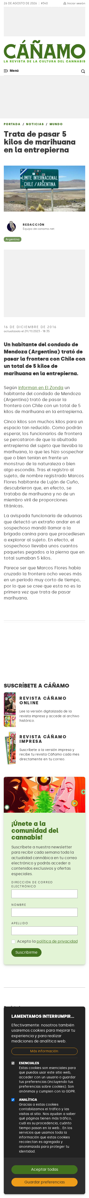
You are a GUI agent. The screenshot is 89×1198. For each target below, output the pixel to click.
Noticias (35, 124)
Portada (12, 124)
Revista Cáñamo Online (43, 700)
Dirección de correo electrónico (32, 884)
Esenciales (29, 1063)
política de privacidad (57, 941)
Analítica (28, 1100)
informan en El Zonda (40, 387)
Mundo (56, 124)
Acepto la (47, 941)
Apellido (19, 923)
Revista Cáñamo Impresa (43, 739)
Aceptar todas (44, 1169)
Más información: (44, 1051)
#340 (44, 3)
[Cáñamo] (44, 53)
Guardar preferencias (44, 1182)
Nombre (18, 905)
